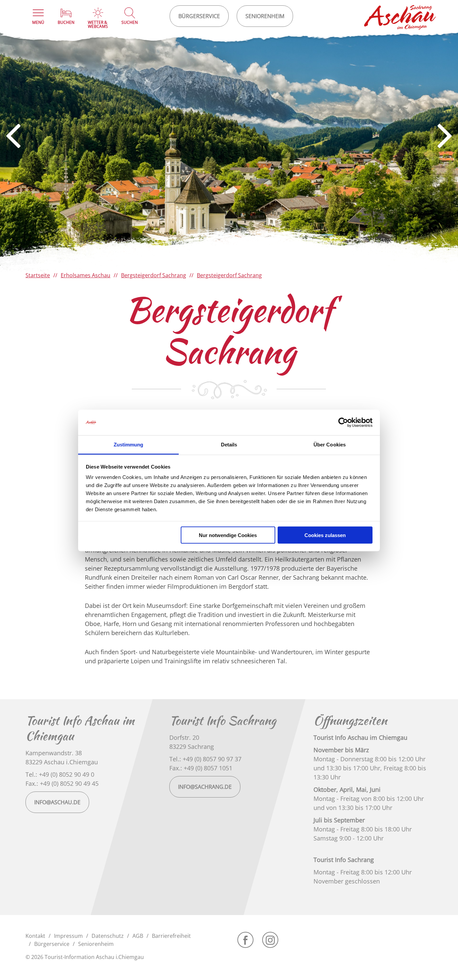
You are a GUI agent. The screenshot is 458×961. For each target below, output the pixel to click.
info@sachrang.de (205, 786)
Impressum (68, 936)
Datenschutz (108, 936)
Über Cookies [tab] (329, 444)
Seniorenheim (96, 944)
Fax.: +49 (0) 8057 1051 (200, 768)
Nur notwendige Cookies (228, 535)
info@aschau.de (57, 802)
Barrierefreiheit (171, 936)
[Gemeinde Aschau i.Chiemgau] (400, 17)
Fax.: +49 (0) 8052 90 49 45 (62, 783)
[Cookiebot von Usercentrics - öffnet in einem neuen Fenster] (343, 423)
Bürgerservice (51, 944)
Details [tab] (229, 444)
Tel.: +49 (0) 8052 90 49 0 (59, 774)
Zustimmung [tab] (129, 444)
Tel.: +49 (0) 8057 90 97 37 (205, 759)
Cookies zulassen (325, 535)
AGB (137, 936)
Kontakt (35, 936)
